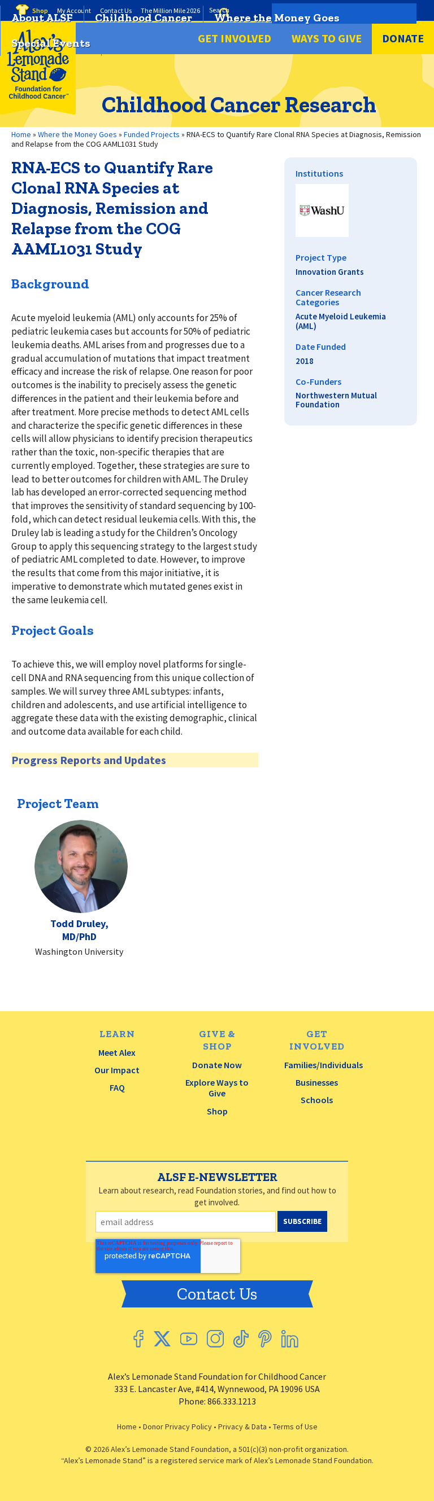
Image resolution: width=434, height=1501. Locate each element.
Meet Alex (117, 1052)
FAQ (117, 1087)
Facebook (138, 1339)
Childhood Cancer (143, 17)
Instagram (215, 1339)
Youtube (188, 1339)
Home (127, 1426)
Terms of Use (295, 1426)
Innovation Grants (330, 271)
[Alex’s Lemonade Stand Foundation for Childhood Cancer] (38, 112)
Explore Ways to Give (217, 1088)
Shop (217, 1111)
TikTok (241, 1339)
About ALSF (42, 17)
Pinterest (265, 1339)
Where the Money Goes (277, 17)
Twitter (162, 1339)
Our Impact (117, 1070)
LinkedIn (289, 1339)
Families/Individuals (323, 1064)
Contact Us (217, 1294)
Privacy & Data (242, 1426)
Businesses (317, 1082)
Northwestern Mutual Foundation (336, 400)
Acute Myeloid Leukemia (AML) (341, 321)
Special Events (50, 43)
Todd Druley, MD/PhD (79, 930)
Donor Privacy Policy (177, 1426)
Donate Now (217, 1064)
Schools (317, 1099)
